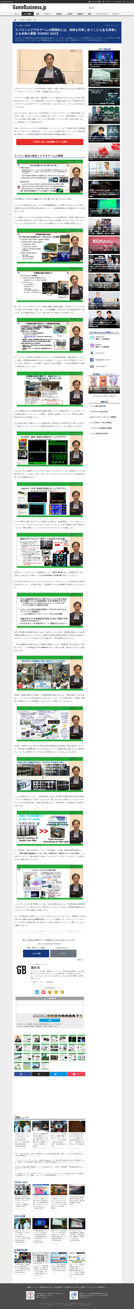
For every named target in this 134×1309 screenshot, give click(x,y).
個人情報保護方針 (58, 1287)
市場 (37, 14)
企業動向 (59, 14)
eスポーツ (116, 14)
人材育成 (69, 14)
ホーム (17, 14)
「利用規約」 (38, 1026)
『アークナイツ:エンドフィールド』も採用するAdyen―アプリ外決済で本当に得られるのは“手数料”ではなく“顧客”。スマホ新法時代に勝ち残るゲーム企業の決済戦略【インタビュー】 (49, 1161)
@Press (103, 1287)
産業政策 (80, 14)
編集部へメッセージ (32, 1287)
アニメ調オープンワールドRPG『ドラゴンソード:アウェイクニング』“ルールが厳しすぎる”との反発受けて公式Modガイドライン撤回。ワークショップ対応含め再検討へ (49, 1174)
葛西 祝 (35, 967)
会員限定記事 (20, 1250)
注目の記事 (19, 1216)
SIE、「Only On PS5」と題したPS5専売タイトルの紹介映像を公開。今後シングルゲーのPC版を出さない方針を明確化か (49, 1154)
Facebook (49, 982)
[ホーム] (15, 20)
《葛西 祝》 (80, 960)
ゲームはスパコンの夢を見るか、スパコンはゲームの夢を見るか (41, 131)
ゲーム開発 (27, 14)
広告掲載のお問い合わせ (45, 1287)
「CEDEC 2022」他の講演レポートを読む (50, 142)
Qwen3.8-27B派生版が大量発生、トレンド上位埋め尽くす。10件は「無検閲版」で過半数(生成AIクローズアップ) (49, 1168)
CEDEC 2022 (20, 1182)
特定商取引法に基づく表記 (72, 1287)
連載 (89, 14)
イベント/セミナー (102, 14)
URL (34, 982)
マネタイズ (47, 14)
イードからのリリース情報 (94, 1287)
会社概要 (83, 1287)
